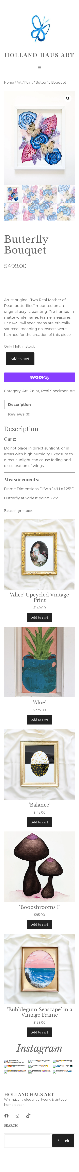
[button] (68, 98)
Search (63, 1140)
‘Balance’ (39, 805)
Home (9, 82)
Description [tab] (19, 404)
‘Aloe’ (39, 702)
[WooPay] (39, 377)
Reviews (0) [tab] (19, 414)
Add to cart (20, 358)
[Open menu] (39, 67)
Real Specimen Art (58, 391)
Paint (28, 82)
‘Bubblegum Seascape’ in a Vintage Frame (39, 1012)
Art (19, 82)
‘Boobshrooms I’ (39, 907)
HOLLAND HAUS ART (40, 54)
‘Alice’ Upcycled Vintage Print (39, 597)
